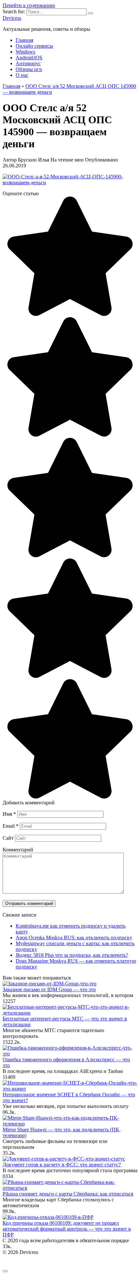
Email (11, 826)
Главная (24, 40)
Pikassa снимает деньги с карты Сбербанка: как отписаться (68, 1194)
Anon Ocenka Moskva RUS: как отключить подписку (74, 937)
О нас (22, 75)
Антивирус (28, 63)
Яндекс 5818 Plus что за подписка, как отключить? (72, 955)
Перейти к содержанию (29, 5)
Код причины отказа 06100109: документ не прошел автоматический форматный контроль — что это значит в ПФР (67, 1228)
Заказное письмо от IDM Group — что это (49, 989)
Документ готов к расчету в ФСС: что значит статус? (62, 1164)
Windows (25, 51)
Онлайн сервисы (34, 46)
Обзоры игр (29, 69)
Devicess (12, 18)
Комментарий (18, 849)
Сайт (8, 838)
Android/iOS (29, 57)
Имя (9, 814)
